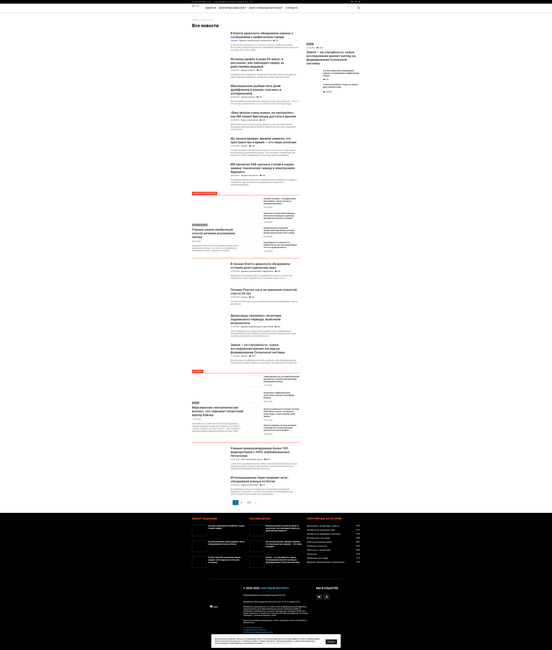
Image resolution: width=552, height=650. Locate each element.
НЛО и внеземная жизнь (252, 459)
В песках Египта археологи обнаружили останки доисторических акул (260, 265)
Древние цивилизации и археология (255, 40)
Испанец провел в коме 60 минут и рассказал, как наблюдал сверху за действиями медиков (257, 62)
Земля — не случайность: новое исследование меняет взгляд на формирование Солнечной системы (258, 348)
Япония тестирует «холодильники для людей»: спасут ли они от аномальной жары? (279, 201)
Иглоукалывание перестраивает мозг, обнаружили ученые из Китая (259, 479)
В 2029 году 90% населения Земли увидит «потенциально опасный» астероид (224, 560)
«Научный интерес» (274, 588)
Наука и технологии (249, 120)
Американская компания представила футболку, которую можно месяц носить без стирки (278, 230)
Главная (196, 20)
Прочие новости (248, 70)
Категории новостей (231, 8)
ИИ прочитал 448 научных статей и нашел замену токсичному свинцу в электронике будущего (263, 168)
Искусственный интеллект (266, 8)
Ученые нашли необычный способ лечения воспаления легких (213, 233)
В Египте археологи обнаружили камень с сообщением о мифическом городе (262, 35)
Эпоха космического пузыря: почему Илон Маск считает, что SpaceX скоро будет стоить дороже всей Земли (281, 413)
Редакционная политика (255, 630)
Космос (244, 146)
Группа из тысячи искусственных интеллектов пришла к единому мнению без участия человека (279, 215)
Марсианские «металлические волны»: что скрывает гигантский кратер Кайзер (217, 411)
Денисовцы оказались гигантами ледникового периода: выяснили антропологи (256, 319)
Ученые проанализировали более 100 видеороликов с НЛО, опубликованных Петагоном (260, 452)
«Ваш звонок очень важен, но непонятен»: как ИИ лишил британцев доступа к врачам (263, 114)
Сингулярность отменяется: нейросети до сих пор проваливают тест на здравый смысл (280, 245)
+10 (249, 502)
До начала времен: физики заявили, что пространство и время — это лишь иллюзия (263, 140)
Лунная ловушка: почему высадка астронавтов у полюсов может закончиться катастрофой (279, 427)
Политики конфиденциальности (277, 643)
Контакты (258, 627)
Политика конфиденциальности (258, 632)
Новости (210, 8)
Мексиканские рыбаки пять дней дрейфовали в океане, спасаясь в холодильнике (256, 89)
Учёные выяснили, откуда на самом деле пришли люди (340, 85)
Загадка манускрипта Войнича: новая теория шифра (226, 527)
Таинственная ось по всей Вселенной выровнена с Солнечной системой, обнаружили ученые (281, 379)
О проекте (291, 8)
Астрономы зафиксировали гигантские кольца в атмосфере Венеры (278, 395)
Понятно (331, 642)
